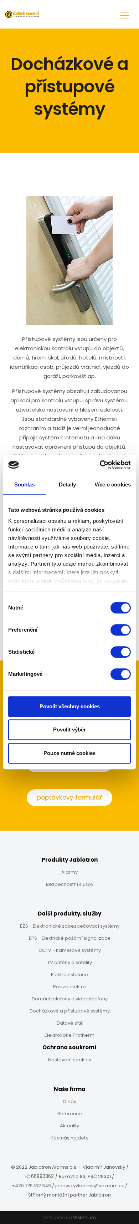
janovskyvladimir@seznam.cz (89, 1185)
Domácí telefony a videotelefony (70, 998)
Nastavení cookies (69, 1059)
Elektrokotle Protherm (69, 1035)
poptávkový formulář (69, 797)
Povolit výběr (69, 729)
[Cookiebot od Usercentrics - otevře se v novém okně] (100, 464)
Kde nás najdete (70, 1137)
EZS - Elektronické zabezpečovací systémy (69, 926)
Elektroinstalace (69, 974)
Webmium (84, 1217)
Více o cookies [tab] (112, 484)
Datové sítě (70, 1023)
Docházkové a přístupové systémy (70, 1011)
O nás (69, 1101)
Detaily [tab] (67, 484)
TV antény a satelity (69, 962)
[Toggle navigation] (124, 14)
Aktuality (69, 1125)
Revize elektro (69, 986)
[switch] (120, 630)
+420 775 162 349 (31, 1185)
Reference (69, 1113)
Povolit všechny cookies (70, 706)
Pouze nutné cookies (69, 753)
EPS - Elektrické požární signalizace (69, 938)
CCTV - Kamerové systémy (69, 950)
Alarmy (69, 872)
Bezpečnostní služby (69, 884)
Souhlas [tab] (24, 484)
